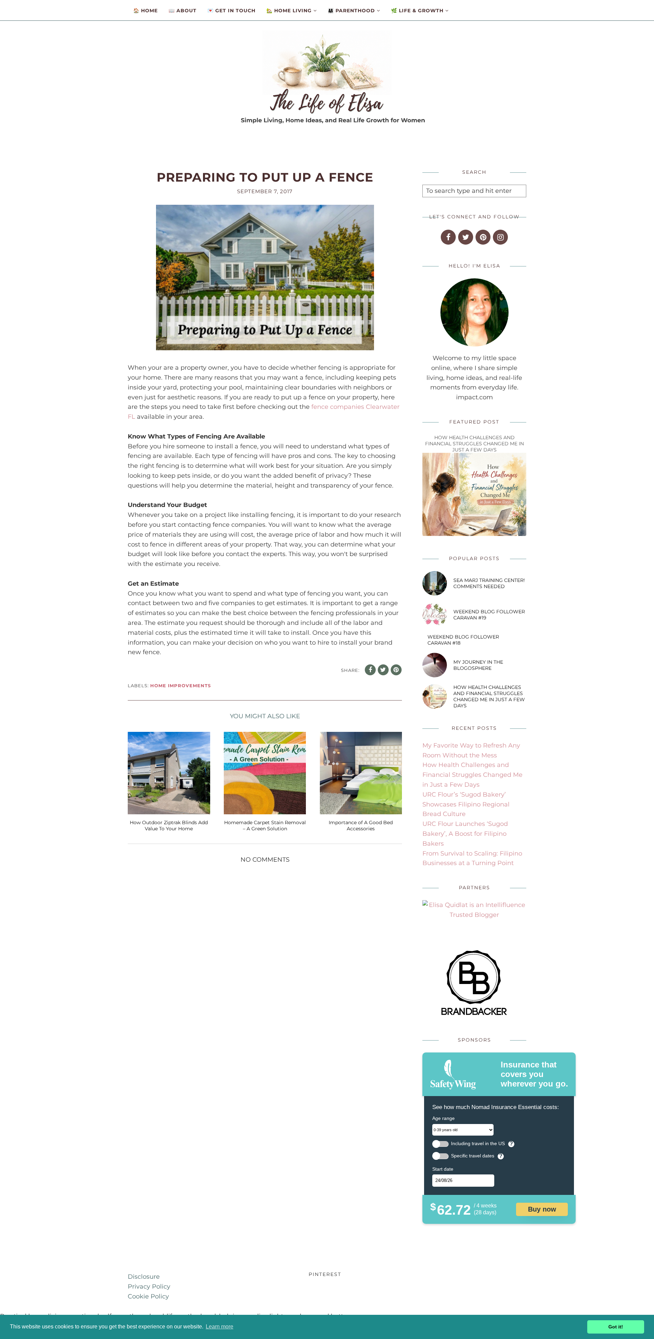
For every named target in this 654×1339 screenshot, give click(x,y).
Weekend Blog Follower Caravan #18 (463, 640)
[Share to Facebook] (370, 669)
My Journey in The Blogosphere (478, 665)
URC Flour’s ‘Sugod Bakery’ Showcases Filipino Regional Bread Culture (466, 804)
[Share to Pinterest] (396, 669)
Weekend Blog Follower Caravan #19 (489, 615)
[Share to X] (383, 669)
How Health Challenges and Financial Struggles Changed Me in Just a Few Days (474, 443)
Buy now (542, 1209)
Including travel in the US (478, 1143)
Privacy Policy (149, 1286)
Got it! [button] (615, 1326)
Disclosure (144, 1276)
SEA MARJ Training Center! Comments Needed (489, 583)
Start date (442, 1169)
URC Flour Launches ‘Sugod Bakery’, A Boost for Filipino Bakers (465, 833)
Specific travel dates (472, 1155)
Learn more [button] (219, 1326)
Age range (443, 1118)
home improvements (180, 685)
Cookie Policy (148, 1296)
